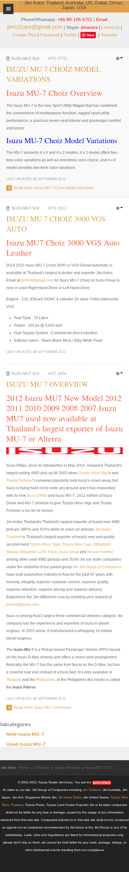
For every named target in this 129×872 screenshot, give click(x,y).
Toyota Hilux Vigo (93, 473)
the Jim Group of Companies (97, 567)
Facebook (50, 34)
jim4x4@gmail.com (37, 280)
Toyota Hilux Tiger (45, 544)
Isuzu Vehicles (67, 768)
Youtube (109, 34)
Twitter (70, 34)
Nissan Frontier (100, 552)
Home (23, 768)
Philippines (45, 679)
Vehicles (42, 768)
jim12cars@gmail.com (35, 27)
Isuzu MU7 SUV (25, 58)
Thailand (13, 679)
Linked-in (110, 27)
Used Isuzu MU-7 (25, 744)
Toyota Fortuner (19, 480)
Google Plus (24, 34)
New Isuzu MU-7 (25, 734)
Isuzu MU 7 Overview (47, 384)
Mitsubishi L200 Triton (38, 552)
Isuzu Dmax (69, 552)
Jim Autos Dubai (69, 797)
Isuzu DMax (37, 495)
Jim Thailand (92, 790)
